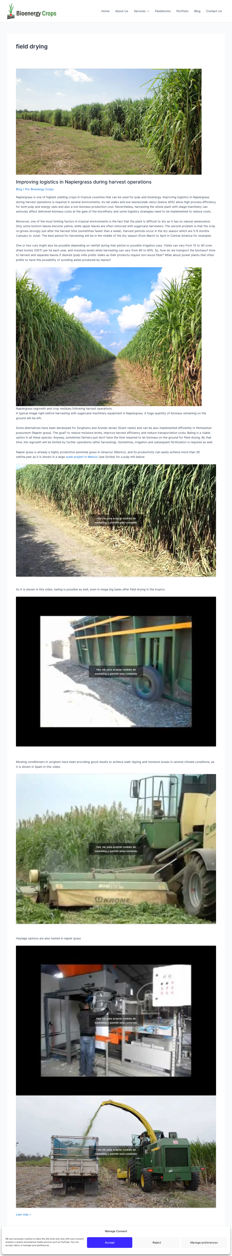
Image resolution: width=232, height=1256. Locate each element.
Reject (157, 1242)
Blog (19, 189)
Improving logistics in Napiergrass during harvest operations (84, 182)
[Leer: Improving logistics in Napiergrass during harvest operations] (109, 121)
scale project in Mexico (82, 457)
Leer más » (23, 1214)
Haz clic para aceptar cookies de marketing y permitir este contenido (116, 520)
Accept (110, 1242)
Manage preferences (204, 1242)
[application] (147, 11)
